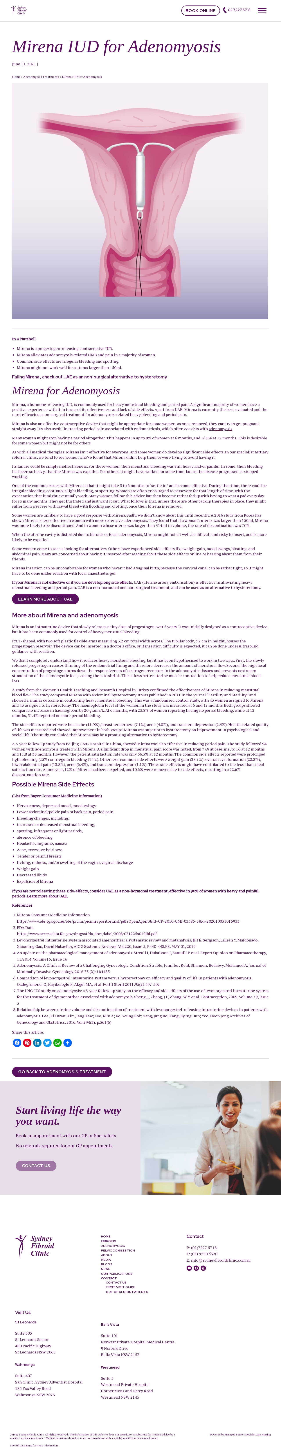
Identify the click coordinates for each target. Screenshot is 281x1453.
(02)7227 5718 (204, 1247)
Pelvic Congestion (118, 1250)
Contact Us (36, 1165)
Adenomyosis (113, 1246)
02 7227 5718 (239, 10)
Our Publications (117, 1274)
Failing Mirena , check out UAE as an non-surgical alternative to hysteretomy (89, 377)
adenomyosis (220, 428)
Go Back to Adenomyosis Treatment (62, 1071)
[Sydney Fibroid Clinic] (19, 10)
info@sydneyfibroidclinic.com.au (221, 1260)
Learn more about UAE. (47, 896)
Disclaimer (26, 1445)
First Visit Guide (120, 1287)
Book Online (201, 10)
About (107, 1255)
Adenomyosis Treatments (41, 77)
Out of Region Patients (127, 1292)
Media (106, 1260)
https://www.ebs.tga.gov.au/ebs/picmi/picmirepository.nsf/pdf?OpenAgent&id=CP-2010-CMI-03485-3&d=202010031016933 (128, 921)
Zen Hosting (263, 1434)
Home (16, 77)
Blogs (106, 1264)
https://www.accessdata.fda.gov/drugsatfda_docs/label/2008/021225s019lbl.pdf (87, 933)
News (105, 1269)
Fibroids (108, 1241)
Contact (109, 1278)
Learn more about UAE (45, 599)
